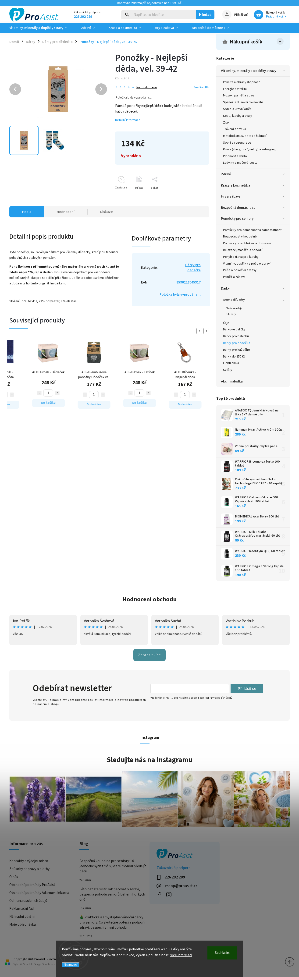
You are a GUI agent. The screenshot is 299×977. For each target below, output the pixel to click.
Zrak (226, 122)
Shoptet (27, 964)
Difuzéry (231, 314)
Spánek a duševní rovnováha (243, 102)
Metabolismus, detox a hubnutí (245, 136)
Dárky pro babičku (236, 336)
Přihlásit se (247, 688)
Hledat (205, 15)
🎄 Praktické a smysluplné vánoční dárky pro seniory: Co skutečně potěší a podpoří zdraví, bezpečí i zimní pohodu (112, 922)
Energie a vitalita (235, 89)
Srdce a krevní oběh (237, 109)
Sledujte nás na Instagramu (149, 760)
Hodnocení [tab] (66, 211)
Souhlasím (222, 952)
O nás (13, 876)
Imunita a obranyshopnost (241, 82)
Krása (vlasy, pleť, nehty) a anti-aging (249, 149)
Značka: (201, 87)
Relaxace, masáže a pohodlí (243, 250)
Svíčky (227, 370)
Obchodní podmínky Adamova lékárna (39, 892)
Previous (200, 331)
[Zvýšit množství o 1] (16, 393)
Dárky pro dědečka (236, 343)
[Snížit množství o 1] (44, 395)
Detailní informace (127, 120)
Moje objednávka (22, 924)
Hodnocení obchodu (149, 599)
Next (207, 331)
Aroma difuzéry (234, 299)
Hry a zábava (231, 196)
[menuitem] (41, 28)
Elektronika (231, 363)
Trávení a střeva (234, 129)
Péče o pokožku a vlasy (239, 270)
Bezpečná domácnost (238, 207)
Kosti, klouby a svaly (237, 115)
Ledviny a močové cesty (240, 162)
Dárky (225, 288)
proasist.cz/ (169, 894)
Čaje (226, 323)
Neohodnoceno (146, 87)
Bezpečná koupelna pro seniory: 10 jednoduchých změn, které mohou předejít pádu (112, 866)
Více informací (181, 955)
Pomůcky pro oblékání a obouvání (247, 243)
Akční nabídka (232, 381)
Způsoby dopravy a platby (29, 868)
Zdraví (226, 174)
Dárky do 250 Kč (234, 356)
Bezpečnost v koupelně (240, 236)
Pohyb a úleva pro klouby (241, 257)
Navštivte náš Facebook (159, 894)
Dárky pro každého (236, 349)
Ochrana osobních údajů (28, 900)
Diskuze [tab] (106, 211)
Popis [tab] (26, 211)
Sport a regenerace (237, 142)
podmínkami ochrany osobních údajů (211, 698)
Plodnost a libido (235, 156)
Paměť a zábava (234, 277)
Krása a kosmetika (235, 185)
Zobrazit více (149, 655)
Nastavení (71, 964)
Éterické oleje (234, 308)
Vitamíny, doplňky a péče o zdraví (247, 263)
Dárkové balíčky (234, 329)
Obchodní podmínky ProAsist (32, 884)
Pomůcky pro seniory (237, 218)
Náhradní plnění (22, 916)
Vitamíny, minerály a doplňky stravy (248, 70)
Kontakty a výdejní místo (28, 861)
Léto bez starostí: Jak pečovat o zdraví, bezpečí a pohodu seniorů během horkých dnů (112, 894)
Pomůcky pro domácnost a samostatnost (252, 230)
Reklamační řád (21, 908)
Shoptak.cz (48, 964)
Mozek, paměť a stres (238, 95)
